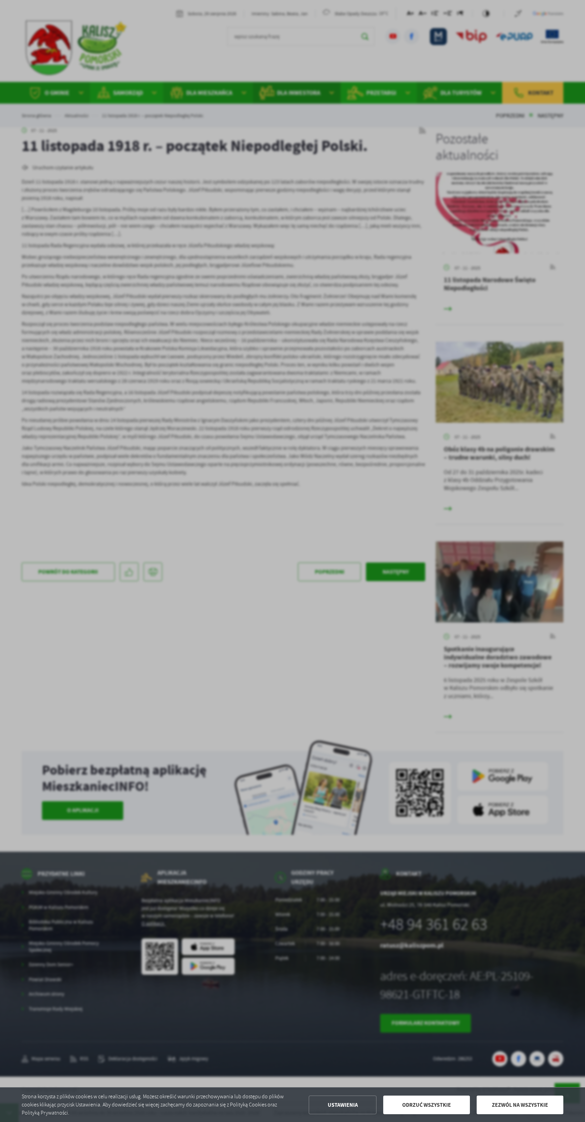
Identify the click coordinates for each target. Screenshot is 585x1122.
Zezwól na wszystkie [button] (520, 1104)
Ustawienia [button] (343, 1104)
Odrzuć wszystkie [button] (426, 1104)
